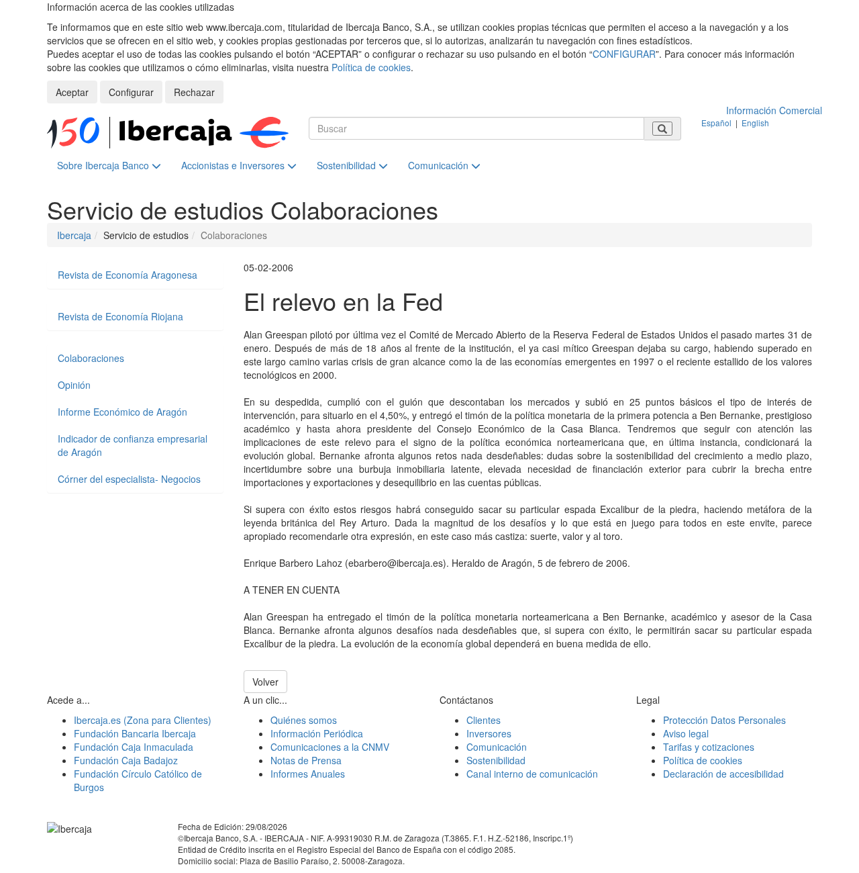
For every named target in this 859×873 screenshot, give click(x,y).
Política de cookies (371, 67)
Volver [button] (265, 681)
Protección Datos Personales (724, 720)
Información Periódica (316, 733)
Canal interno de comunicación (532, 773)
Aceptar (72, 92)
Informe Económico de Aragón (122, 411)
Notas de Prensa (306, 760)
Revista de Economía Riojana (120, 316)
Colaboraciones (91, 358)
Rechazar (194, 92)
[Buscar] (662, 129)
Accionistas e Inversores (234, 165)
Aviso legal (686, 733)
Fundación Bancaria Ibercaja (135, 733)
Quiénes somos (303, 720)
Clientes (483, 720)
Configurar (131, 92)
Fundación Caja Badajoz (126, 760)
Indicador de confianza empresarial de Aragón (132, 445)
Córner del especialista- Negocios (129, 479)
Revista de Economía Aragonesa (127, 274)
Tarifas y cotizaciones (708, 746)
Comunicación (439, 165)
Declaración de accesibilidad (723, 773)
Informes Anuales (307, 773)
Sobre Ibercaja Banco (104, 165)
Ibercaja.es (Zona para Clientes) (142, 720)
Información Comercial (774, 110)
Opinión (74, 385)
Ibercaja (74, 235)
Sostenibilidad (347, 165)
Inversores (488, 733)
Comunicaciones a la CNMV (329, 746)
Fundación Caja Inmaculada (133, 746)
